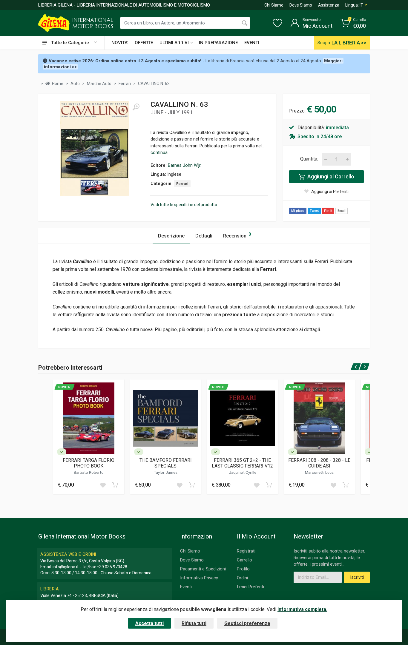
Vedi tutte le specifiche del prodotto (184, 204)
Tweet (314, 211)
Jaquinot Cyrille (242, 472)
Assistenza (328, 5)
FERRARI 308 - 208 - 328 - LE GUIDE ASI (319, 463)
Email (342, 211)
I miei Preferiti (250, 587)
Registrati (246, 551)
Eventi (186, 587)
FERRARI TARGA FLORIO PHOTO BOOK (88, 463)
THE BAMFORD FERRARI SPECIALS (165, 463)
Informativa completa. (302, 609)
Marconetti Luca (319, 472)
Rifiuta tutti (194, 623)
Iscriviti (357, 577)
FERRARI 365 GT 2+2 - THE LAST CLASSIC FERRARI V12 (242, 463)
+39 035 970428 (112, 566)
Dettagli (203, 236)
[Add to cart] (115, 484)
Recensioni (237, 235)
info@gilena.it (66, 566)
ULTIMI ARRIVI (174, 42)
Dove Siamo (300, 5)
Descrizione (171, 236)
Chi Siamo (273, 5)
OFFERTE (144, 42)
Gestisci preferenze (247, 623)
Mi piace (297, 211)
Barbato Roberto (89, 472)
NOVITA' (119, 42)
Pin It (328, 211)
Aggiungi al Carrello (330, 176)
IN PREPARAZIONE (218, 42)
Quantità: (309, 159)
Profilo (243, 569)
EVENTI (251, 42)
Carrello (244, 560)
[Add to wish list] (103, 485)
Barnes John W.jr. (184, 165)
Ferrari (182, 183)
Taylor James (165, 472)
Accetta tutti (149, 623)
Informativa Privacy (199, 578)
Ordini (242, 578)
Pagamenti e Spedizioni (203, 569)
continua (159, 152)
